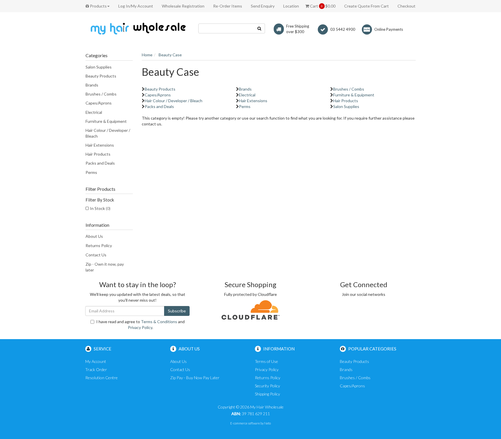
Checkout (406, 5)
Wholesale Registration (183, 5)
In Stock (100, 208)
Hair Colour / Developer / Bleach (108, 133)
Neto (267, 423)
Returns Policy (99, 245)
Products (98, 5)
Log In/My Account (135, 5)
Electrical (94, 112)
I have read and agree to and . (140, 324)
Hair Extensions (100, 145)
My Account (95, 361)
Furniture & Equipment (106, 121)
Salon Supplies (99, 66)
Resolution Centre (101, 377)
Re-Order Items (227, 5)
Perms (91, 172)
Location (291, 5)
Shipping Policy (267, 393)
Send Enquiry (263, 5)
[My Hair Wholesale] (137, 28)
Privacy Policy (140, 327)
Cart (322, 5)
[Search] (259, 28)
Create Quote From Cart (366, 5)
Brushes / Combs (101, 93)
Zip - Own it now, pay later (105, 267)
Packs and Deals (100, 163)
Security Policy (267, 385)
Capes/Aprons (99, 102)
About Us (94, 236)
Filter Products (100, 189)
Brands (92, 84)
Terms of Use (266, 361)
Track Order (96, 369)
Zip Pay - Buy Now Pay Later (194, 377)
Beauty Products (101, 75)
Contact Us (96, 254)
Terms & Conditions (159, 321)
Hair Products (98, 154)
